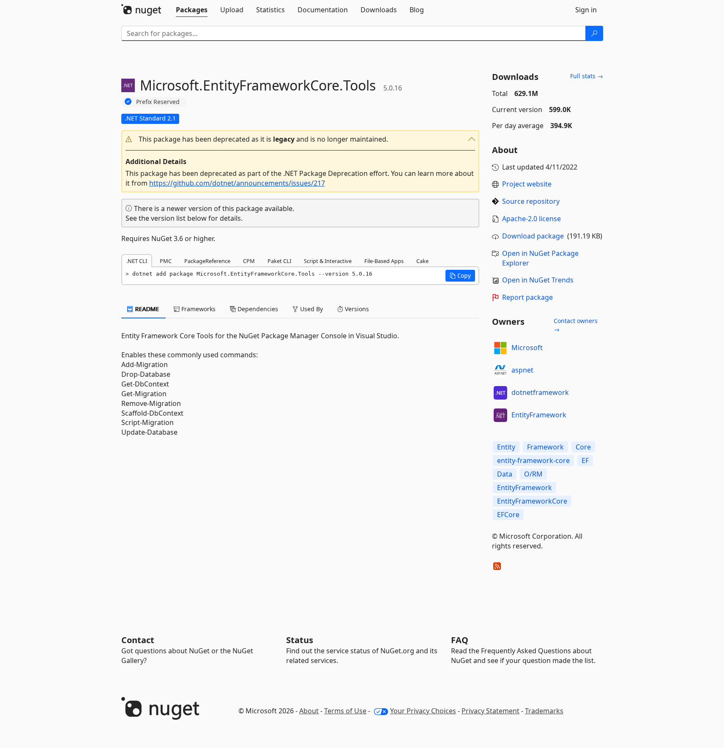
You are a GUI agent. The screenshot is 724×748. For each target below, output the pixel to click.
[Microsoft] (500, 348)
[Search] (594, 33)
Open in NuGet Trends (538, 280)
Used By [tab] (310, 309)
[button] (300, 139)
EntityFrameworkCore (532, 501)
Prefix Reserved (158, 102)
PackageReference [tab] (207, 261)
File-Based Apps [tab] (384, 261)
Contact (137, 640)
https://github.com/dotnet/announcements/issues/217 (237, 183)
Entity (506, 447)
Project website (527, 184)
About (309, 710)
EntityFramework (538, 414)
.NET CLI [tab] (136, 261)
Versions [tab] (356, 309)
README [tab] (146, 309)
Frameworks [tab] (198, 309)
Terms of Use (345, 710)
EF (585, 460)
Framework (545, 447)
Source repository (531, 201)
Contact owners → (576, 325)
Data (504, 474)
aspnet (522, 370)
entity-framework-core (533, 460)
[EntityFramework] (500, 415)
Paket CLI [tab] (279, 261)
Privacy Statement (490, 710)
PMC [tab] (166, 261)
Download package (533, 236)
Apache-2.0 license (531, 218)
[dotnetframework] (500, 392)
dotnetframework (540, 392)
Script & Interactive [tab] (328, 261)
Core (583, 447)
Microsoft (527, 347)
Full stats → (586, 76)
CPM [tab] (249, 261)
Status (299, 640)
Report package (527, 297)
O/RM (533, 474)
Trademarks (544, 710)
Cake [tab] (422, 261)
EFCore (508, 514)
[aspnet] (500, 370)
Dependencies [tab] (257, 309)
